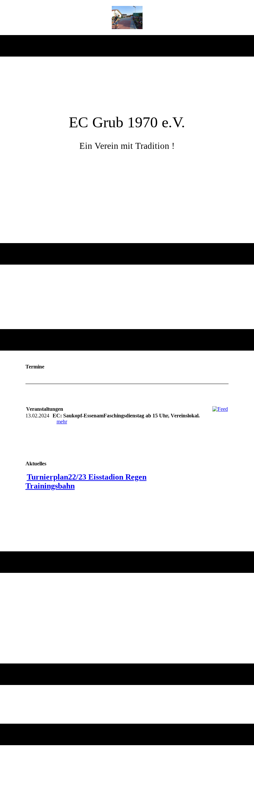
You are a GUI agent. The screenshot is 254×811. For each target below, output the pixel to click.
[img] (127, 17)
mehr (62, 421)
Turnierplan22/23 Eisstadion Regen (87, 477)
